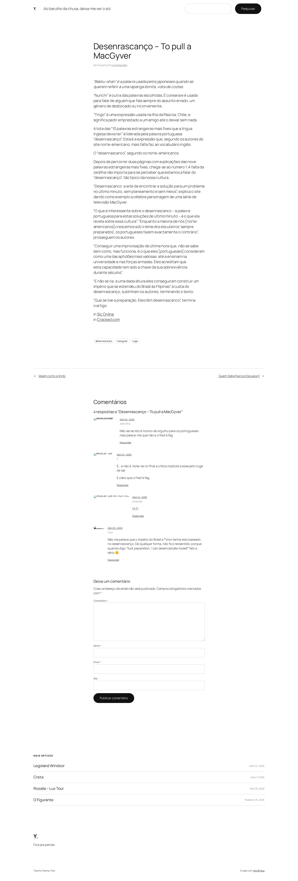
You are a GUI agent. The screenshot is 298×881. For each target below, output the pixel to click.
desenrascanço (103, 341)
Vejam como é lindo (52, 376)
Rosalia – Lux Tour (48, 788)
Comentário (100, 600)
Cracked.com (108, 319)
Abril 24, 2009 (127, 419)
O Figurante (43, 800)
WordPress (259, 870)
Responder (125, 442)
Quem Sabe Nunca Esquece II (239, 376)
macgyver (122, 341)
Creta (38, 777)
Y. (34, 8)
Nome (97, 645)
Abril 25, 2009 (115, 528)
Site (95, 678)
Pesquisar (248, 9)
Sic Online (105, 314)
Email (97, 662)
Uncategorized (119, 65)
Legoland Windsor (48, 766)
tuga (135, 341)
